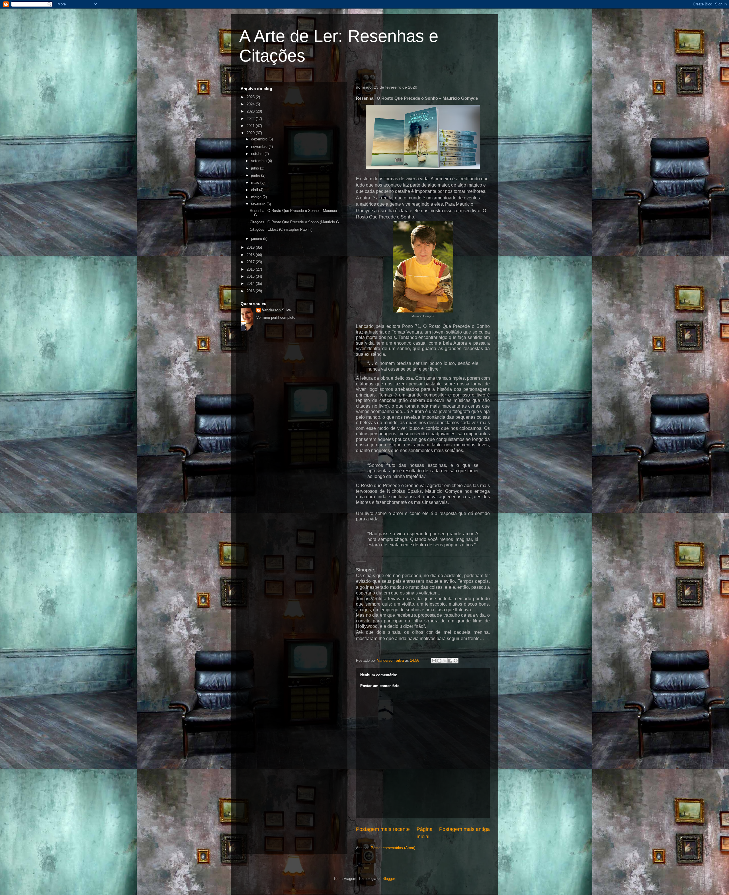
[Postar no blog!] (439, 660)
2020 (251, 133)
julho (255, 168)
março (257, 197)
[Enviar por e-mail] (434, 660)
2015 (251, 276)
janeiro (257, 238)
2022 (251, 119)
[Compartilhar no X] (445, 660)
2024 (251, 104)
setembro (259, 161)
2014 (251, 283)
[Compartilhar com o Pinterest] (455, 660)
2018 (251, 255)
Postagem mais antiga (464, 829)
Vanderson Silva (276, 310)
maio (255, 182)
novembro (260, 146)
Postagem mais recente (383, 829)
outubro (258, 154)
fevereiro (259, 204)
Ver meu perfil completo (275, 317)
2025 (251, 97)
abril (255, 190)
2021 (251, 126)
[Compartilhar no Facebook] (450, 660)
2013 (251, 291)
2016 (251, 269)
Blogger (388, 878)
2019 (251, 247)
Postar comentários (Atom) (393, 848)
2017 (251, 262)
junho (256, 175)
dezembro (260, 139)
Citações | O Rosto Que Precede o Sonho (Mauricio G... (296, 222)
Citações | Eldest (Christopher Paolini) (281, 229)
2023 (251, 111)
